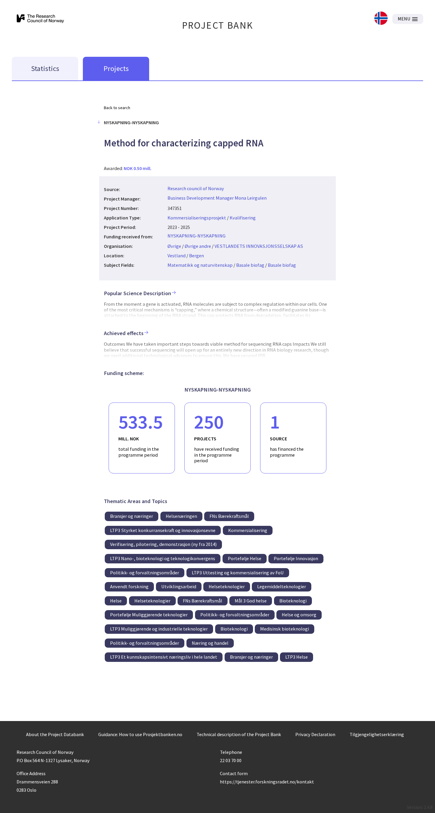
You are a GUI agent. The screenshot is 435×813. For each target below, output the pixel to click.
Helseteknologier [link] (227, 586)
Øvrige (174, 246)
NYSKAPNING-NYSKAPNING (196, 236)
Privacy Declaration (315, 734)
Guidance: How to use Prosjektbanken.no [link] (140, 734)
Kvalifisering (243, 218)
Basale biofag (250, 265)
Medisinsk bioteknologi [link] (284, 629)
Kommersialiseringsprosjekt (196, 218)
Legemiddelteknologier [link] (281, 586)
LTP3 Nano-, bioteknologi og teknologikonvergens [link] (162, 558)
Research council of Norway (195, 188)
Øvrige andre (198, 246)
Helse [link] (116, 601)
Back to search (117, 107)
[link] (381, 19)
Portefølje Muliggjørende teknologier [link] (149, 615)
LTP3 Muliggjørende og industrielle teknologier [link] (159, 629)
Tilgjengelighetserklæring (376, 734)
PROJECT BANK (217, 25)
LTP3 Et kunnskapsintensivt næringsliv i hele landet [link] (163, 657)
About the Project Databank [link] (55, 734)
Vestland (176, 255)
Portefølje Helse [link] (244, 558)
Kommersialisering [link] (247, 530)
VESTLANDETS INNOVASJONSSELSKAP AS (259, 246)
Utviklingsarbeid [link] (178, 586)
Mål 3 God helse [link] (251, 601)
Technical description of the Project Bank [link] (238, 734)
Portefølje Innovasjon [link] (296, 558)
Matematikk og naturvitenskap (200, 265)
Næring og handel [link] (210, 643)
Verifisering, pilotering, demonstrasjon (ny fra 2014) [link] (163, 544)
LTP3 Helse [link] (296, 657)
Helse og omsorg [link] (299, 615)
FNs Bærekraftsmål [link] (229, 516)
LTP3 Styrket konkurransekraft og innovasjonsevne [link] (162, 530)
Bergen (196, 255)
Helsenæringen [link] (181, 516)
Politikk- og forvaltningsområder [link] (144, 573)
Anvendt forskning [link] (129, 586)
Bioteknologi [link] (293, 601)
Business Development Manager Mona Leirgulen (217, 198)
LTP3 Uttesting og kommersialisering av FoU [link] (238, 573)
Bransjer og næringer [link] (131, 516)
